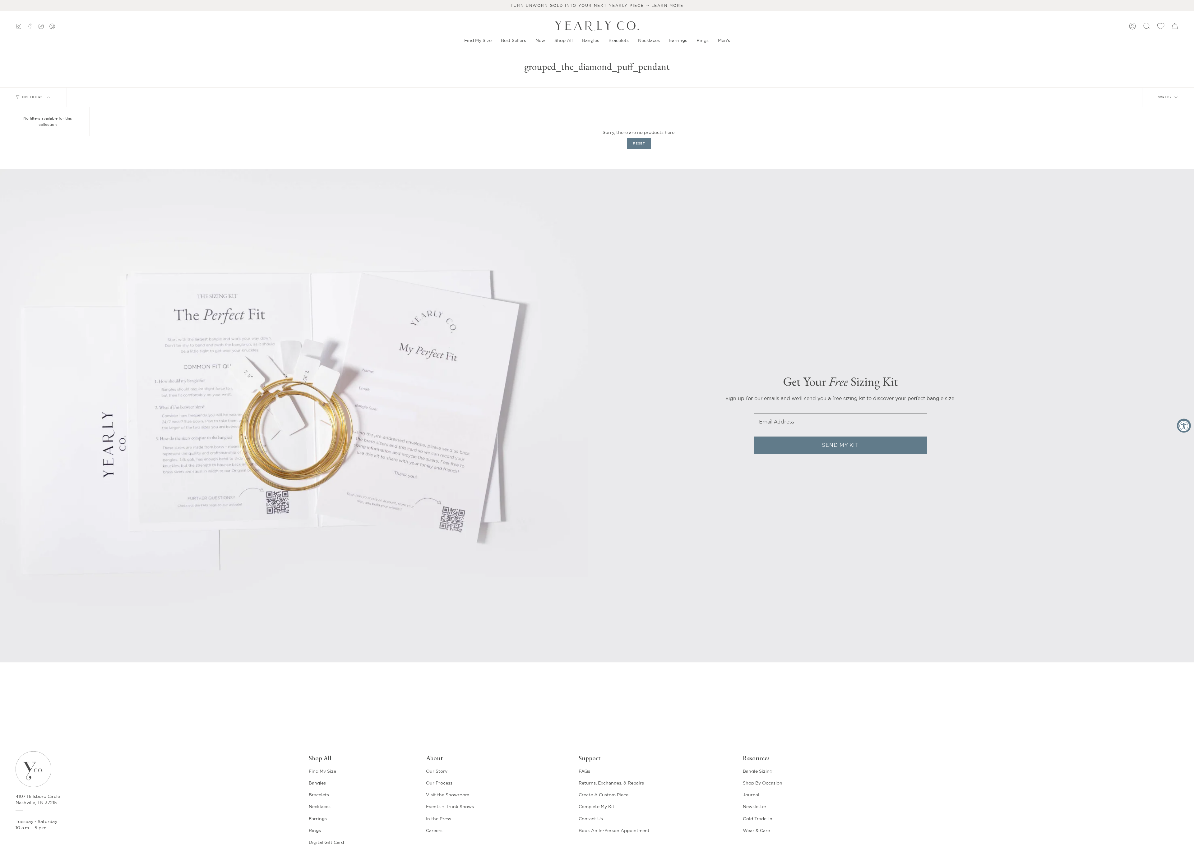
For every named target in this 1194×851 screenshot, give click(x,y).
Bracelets (319, 794)
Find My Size (322, 771)
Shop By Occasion (762, 782)
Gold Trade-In (757, 818)
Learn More (667, 5)
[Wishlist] (1161, 26)
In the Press (438, 818)
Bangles (317, 782)
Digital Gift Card (326, 842)
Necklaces (320, 806)
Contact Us (591, 818)
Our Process (439, 782)
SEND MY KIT (840, 445)
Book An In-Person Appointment (614, 830)
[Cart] (1175, 26)
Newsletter (754, 806)
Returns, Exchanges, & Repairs (611, 782)
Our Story (436, 771)
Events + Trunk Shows (450, 806)
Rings (315, 830)
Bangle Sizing (757, 771)
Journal (751, 794)
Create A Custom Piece (603, 794)
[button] (540, 40)
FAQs (584, 771)
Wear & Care (756, 830)
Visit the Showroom (447, 794)
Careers (434, 830)
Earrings (318, 818)
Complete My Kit (596, 806)
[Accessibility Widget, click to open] (1184, 425)
